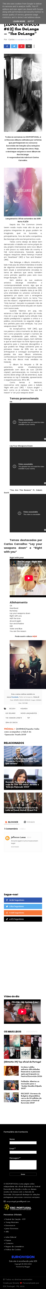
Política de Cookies (13, 1249)
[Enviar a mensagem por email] (29, 46)
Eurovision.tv (10, 1225)
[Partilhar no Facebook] (7, 46)
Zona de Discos (12, 722)
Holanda (23, 709)
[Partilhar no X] (14, 46)
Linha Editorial (11, 1237)
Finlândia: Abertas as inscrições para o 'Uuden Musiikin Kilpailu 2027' (31, 1085)
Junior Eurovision (12, 1228)
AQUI (34, 636)
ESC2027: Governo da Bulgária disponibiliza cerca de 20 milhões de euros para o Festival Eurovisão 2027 (31, 1098)
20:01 (29, 837)
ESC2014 (12, 709)
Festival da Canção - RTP (16, 1219)
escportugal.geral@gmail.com (18, 1201)
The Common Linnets (14, 718)
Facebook (15, 697)
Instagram (29, 697)
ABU (7, 1231)
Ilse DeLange (10, 713)
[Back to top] (40, 1283)
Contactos (9, 1243)
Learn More (19, 21)
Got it (31, 21)
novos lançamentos (29, 713)
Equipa (8, 1240)
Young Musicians (12, 1222)
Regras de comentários (15, 1246)
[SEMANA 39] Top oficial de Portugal (22, 1061)
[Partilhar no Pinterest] (21, 46)
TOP (28, 718)
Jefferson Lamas (18, 837)
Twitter (21, 697)
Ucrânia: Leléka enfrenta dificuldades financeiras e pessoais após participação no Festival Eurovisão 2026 (31, 1072)
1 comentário (11, 828)
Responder (15, 847)
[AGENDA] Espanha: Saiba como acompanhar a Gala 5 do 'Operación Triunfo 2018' (21, 732)
